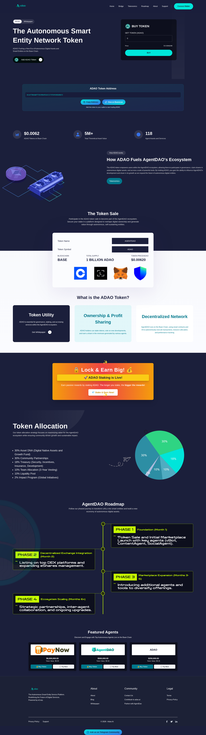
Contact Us (128, 695)
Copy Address (92, 102)
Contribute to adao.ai (132, 699)
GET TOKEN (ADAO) (134, 33)
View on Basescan (115, 102)
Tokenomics (132, 6)
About (155, 6)
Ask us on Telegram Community (104, 732)
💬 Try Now (63, 666)
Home (112, 6)
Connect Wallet (183, 6)
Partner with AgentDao (133, 704)
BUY (149, 53)
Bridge (121, 6)
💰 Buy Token (41, 666)
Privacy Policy (172, 699)
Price (127, 46)
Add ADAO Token (28, 60)
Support (165, 6)
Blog (92, 699)
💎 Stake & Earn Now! (103, 392)
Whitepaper (28, 21)
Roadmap (145, 6)
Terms (169, 695)
